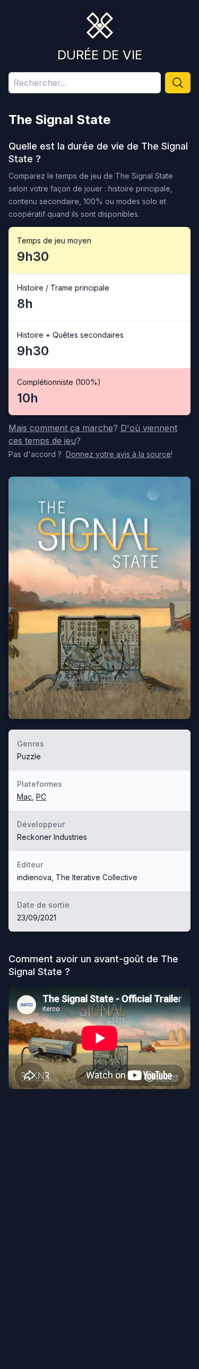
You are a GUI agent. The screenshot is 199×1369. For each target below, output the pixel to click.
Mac (24, 796)
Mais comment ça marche (60, 428)
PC (41, 796)
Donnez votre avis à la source (118, 454)
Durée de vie (99, 55)
